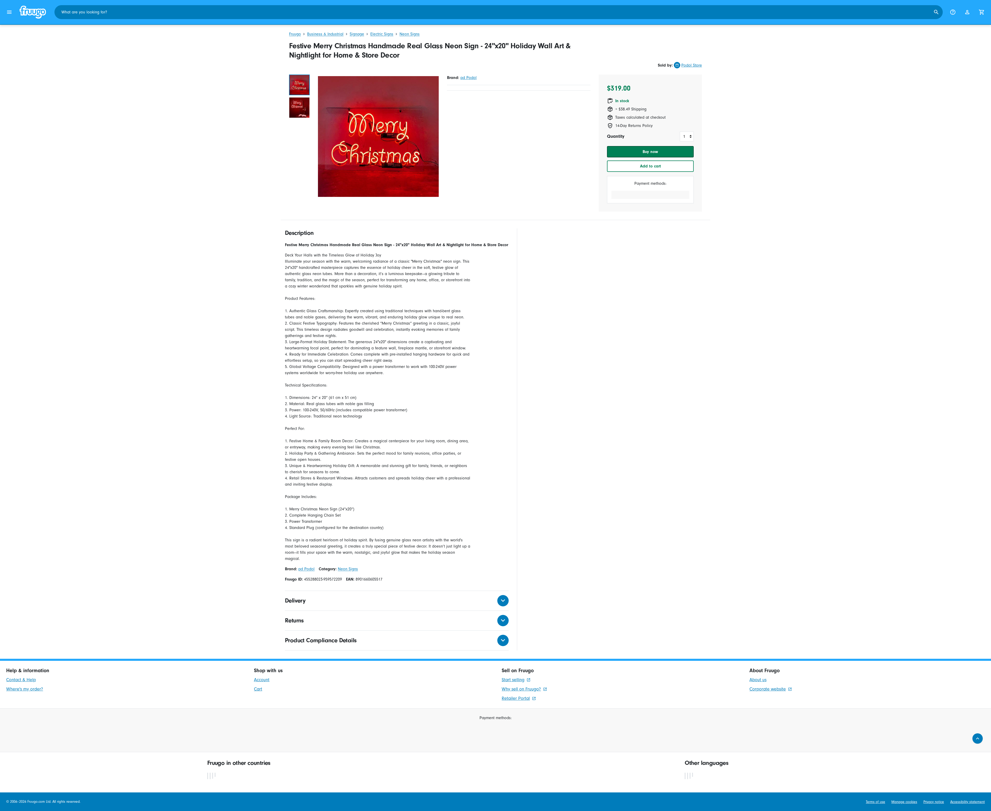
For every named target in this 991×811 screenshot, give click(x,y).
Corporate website (767, 689)
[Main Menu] (9, 12)
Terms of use (875, 802)
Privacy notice (933, 802)
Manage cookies (904, 802)
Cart (258, 689)
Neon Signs (409, 34)
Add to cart (650, 166)
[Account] (967, 12)
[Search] (936, 12)
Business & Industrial (325, 34)
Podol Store (691, 65)
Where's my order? (24, 689)
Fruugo (295, 34)
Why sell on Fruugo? (521, 689)
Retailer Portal (516, 698)
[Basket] (982, 12)
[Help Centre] (953, 12)
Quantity (615, 136)
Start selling (513, 679)
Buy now (650, 151)
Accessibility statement (967, 802)
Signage (357, 34)
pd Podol (468, 77)
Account (261, 679)
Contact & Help (21, 679)
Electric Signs (381, 34)
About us (757, 679)
